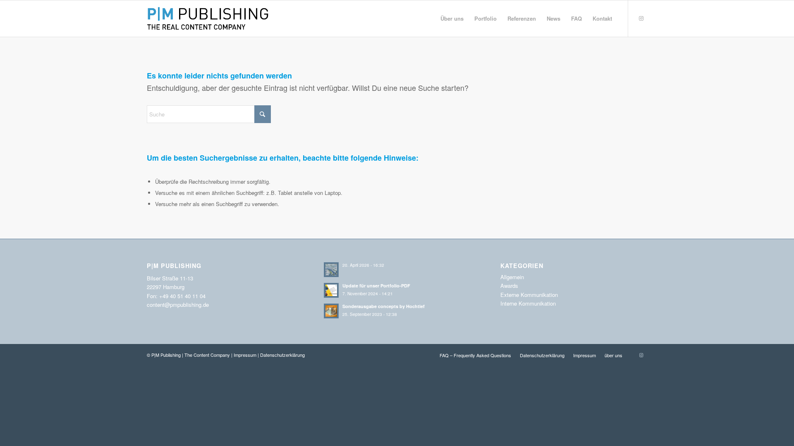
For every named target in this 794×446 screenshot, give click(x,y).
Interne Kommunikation (528, 303)
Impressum (245, 354)
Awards (509, 285)
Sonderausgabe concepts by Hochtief (383, 306)
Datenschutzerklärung (282, 354)
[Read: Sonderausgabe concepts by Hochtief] (331, 311)
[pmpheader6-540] (210, 18)
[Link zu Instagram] (641, 18)
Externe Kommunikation (529, 295)
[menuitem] (452, 18)
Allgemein (512, 277)
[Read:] (331, 269)
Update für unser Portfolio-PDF (376, 285)
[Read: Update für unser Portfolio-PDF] (331, 290)
